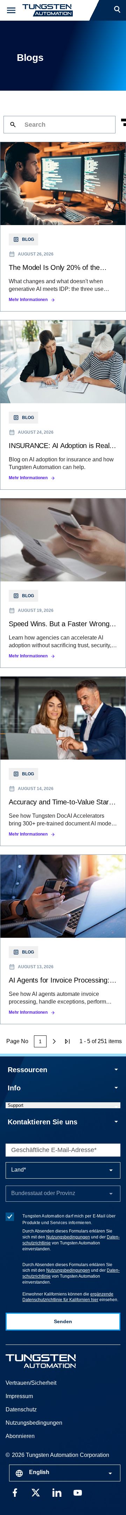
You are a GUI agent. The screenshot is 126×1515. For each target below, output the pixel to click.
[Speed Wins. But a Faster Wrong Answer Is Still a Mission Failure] (63, 583)
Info (14, 1088)
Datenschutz (21, 1409)
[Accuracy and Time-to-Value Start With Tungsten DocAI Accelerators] (63, 761)
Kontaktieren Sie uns (42, 1122)
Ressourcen (27, 1070)
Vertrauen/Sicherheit (31, 1383)
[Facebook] (14, 1492)
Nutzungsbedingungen (68, 1237)
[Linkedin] (56, 1492)
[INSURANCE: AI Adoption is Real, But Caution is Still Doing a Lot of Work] (63, 404)
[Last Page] (67, 1041)
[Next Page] (54, 1041)
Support (15, 1105)
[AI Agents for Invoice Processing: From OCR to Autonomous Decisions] (63, 939)
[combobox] (64, 1473)
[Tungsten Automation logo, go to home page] (56, 1361)
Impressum (19, 1396)
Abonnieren (20, 1436)
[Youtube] (77, 1492)
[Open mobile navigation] (11, 10)
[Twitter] (35, 1492)
